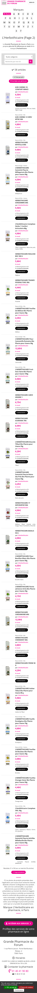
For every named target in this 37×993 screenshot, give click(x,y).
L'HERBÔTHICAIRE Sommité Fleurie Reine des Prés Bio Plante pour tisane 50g (24, 475)
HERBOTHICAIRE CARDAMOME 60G (22, 613)
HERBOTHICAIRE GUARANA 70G (21, 419)
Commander (20, 105)
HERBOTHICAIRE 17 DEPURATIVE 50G (22, 504)
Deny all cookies (27, 987)
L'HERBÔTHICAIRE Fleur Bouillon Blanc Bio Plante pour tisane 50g (25, 558)
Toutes (7, 14)
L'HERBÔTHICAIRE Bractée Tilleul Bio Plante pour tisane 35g (25, 444)
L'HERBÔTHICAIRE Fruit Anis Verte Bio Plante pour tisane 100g (24, 371)
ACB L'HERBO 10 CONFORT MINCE (21, 88)
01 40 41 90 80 (19, 971)
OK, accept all (11, 987)
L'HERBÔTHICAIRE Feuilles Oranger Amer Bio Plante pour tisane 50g (25, 780)
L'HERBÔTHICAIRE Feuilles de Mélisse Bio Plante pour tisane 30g (25, 310)
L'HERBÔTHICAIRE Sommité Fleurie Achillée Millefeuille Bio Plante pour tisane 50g (25, 839)
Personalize (19, 990)
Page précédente (19, 872)
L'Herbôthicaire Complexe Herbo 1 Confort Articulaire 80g (25, 226)
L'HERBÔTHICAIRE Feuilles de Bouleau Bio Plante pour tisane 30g (25, 751)
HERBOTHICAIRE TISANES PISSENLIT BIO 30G (25, 281)
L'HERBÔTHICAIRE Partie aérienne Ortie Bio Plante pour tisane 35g (25, 589)
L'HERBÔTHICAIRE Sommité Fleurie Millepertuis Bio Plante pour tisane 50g (24, 171)
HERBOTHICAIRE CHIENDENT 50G (21, 639)
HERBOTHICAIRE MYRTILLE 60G (21, 143)
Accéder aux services (18, 923)
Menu (32, 2)
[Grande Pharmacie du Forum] (3, 2)
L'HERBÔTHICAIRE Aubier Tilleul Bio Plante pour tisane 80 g (25, 690)
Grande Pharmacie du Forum (16, 2)
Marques (18, 9)
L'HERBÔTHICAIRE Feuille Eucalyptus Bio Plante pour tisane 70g (25, 721)
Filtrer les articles (19, 81)
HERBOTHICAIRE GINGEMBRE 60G (21, 201)
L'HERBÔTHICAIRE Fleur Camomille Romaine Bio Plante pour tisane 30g (24, 341)
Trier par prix (19, 77)
